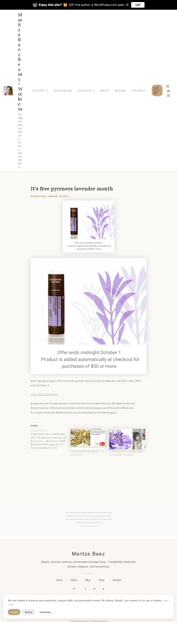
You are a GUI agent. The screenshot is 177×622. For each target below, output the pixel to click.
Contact (117, 580)
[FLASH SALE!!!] (50, 439)
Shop (101, 580)
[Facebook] (167, 86)
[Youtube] (168, 90)
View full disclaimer (88, 526)
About (74, 580)
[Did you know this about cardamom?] (88, 439)
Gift (137, 5)
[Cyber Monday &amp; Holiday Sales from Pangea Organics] (127, 439)
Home (59, 580)
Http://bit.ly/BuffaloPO (44, 394)
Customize (45, 612)
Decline (28, 612)
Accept (14, 612)
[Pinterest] (94, 589)
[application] (46, 90)
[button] (40, 90)
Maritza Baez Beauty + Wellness (20, 62)
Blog (88, 580)
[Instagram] (168, 95)
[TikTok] (103, 589)
